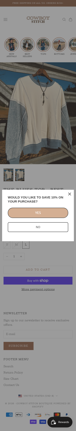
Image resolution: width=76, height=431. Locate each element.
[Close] (69, 194)
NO (38, 227)
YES (38, 213)
